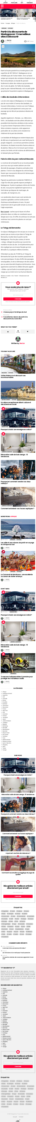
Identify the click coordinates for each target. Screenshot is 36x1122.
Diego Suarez (6, 276)
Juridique (5, 722)
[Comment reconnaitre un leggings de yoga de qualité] (18, 863)
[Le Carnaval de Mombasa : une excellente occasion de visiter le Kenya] (18, 561)
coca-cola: (6, 916)
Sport (4, 746)
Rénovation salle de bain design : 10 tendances (23, 18)
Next (35, 15)
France (4, 709)
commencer (21, 916)
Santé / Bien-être (7, 743)
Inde (4, 712)
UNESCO (4, 277)
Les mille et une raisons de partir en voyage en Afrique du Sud (17, 544)
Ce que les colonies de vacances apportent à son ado (18, 958)
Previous (1, 15)
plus (23, 926)
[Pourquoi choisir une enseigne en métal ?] (8, 13)
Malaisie (4, 373)
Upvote (8, 332)
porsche (5, 929)
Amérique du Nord (7, 693)
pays (17, 926)
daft (12, 919)
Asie (4, 697)
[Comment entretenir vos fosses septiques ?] (18, 497)
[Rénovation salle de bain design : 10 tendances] (24, 13)
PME (29, 926)
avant (13, 911)
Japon (4, 719)
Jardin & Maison (7, 452)
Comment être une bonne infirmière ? (14, 948)
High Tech (5, 710)
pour (12, 929)
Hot (22, 2)
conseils (5, 919)
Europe (5, 921)
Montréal (5, 731)
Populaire (14, 2)
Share (3, 46)
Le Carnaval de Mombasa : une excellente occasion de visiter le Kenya (17, 575)
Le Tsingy (16, 276)
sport (16, 931)
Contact (21, 1117)
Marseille (5, 727)
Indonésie (5, 714)
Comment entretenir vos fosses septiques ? (17, 508)
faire (11, 921)
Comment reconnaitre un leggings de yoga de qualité (18, 874)
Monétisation (6, 729)
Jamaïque (5, 717)
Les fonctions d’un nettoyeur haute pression (16, 953)
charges (11, 913)
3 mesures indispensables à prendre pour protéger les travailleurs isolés (17, 678)
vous (22, 934)
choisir (18, 913)
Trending (3, 551)
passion (11, 926)
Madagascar (24, 276)
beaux (27, 911)
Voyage (10, 373)
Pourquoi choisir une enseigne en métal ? (6, 18)
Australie (5, 698)
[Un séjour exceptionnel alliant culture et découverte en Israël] (18, 391)
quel (28, 929)
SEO (4, 931)
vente (9, 934)
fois (17, 921)
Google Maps (6, 924)
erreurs (31, 919)
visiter (16, 934)
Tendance (30, 2)
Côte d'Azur (5, 705)
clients (25, 913)
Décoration (5, 707)
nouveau (30, 924)
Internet (5, 715)
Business (13, 673)
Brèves (4, 700)
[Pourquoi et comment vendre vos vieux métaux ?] (18, 470)
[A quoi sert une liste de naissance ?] (18, 843)
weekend (5, 937)
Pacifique (5, 736)
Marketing (5, 427)
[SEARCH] (33, 6)
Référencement (6, 739)
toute (22, 931)
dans (17, 919)
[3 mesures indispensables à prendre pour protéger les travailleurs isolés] (18, 663)
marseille (21, 924)
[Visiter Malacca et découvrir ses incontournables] (18, 364)
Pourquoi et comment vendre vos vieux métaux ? (15, 482)
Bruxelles (5, 702)
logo (15, 924)
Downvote (28, 332)
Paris (4, 738)
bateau (20, 911)
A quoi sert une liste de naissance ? (18, 853)
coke (13, 916)
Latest (5, 2)
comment (31, 916)
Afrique (13, 516)
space (10, 931)
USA (4, 934)
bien (4, 913)
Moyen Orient (6, 399)
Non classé (5, 734)
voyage (29, 934)
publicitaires (20, 929)
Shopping (5, 744)
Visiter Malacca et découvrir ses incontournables (13, 376)
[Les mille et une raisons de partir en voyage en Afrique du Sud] (18, 529)
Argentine (5, 695)
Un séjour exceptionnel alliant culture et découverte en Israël (16, 403)
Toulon (4, 748)
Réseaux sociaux (7, 741)
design (24, 919)
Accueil (15, 1117)
